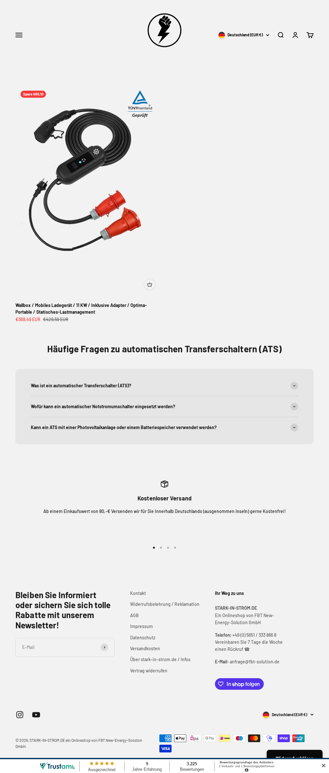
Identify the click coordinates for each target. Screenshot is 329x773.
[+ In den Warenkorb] (150, 284)
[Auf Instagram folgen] (19, 714)
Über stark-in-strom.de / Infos (160, 659)
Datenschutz (142, 637)
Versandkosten (145, 648)
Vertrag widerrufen (148, 670)
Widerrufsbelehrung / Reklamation (165, 604)
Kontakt (138, 593)
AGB (134, 615)
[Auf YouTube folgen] (36, 714)
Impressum (141, 626)
